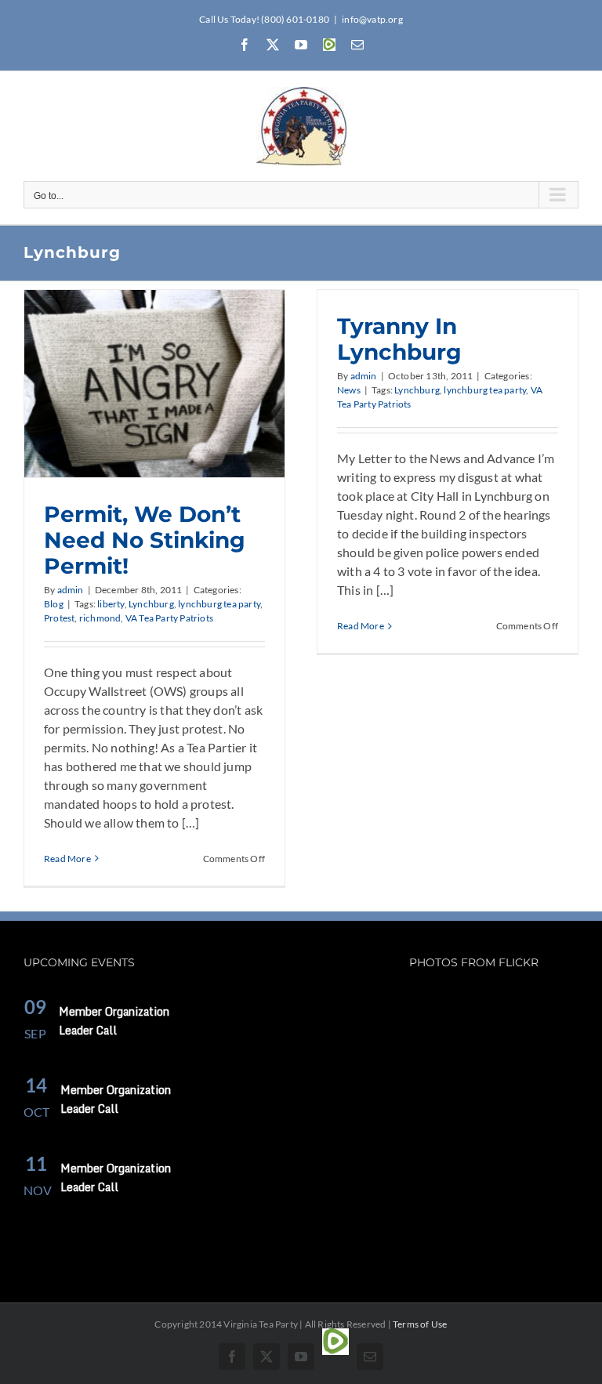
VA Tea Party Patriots (169, 618)
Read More (67, 858)
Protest (59, 618)
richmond (100, 618)
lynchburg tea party (219, 604)
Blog (53, 604)
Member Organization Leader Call (114, 1020)
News (349, 390)
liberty (110, 604)
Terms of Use (420, 1324)
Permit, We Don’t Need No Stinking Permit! (144, 540)
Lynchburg (151, 604)
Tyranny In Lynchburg (399, 339)
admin (70, 590)
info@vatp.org (372, 19)
